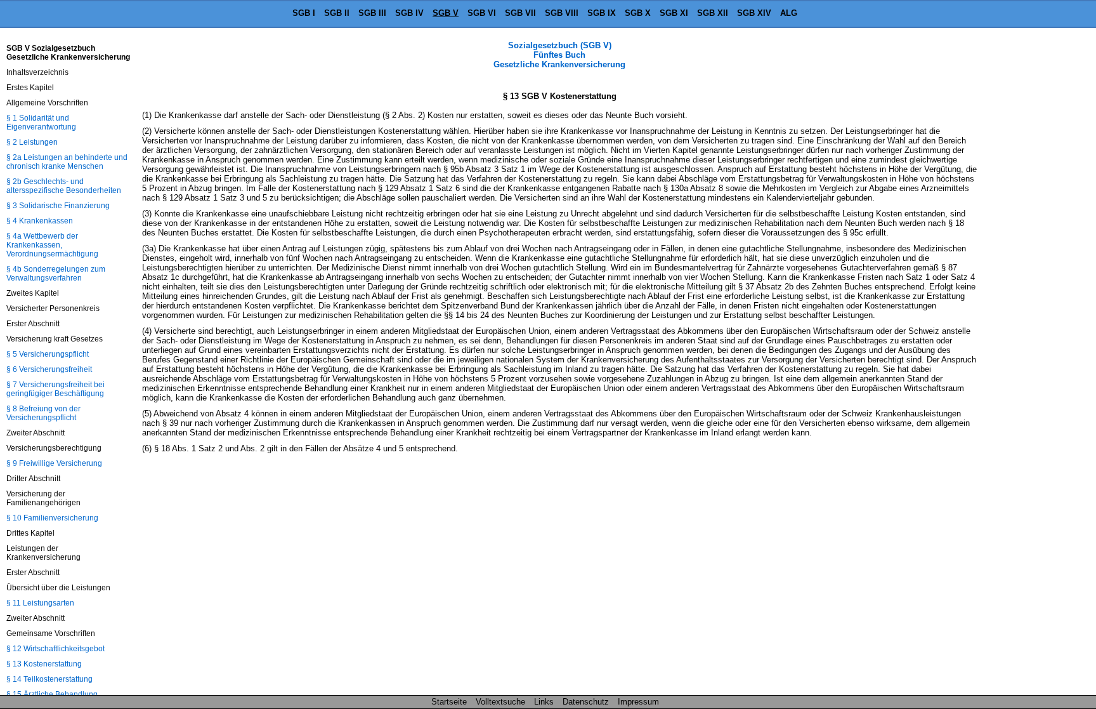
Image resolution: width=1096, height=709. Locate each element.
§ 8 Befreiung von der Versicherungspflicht (43, 413)
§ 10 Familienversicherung (52, 518)
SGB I (303, 13)
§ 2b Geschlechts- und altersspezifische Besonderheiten (63, 186)
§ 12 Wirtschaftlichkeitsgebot (55, 648)
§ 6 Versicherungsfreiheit (49, 369)
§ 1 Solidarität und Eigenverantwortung (41, 122)
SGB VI (481, 13)
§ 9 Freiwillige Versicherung (54, 463)
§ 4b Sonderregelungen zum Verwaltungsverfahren (55, 273)
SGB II (336, 13)
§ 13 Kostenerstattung (44, 663)
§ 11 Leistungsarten (40, 603)
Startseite (449, 701)
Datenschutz (586, 701)
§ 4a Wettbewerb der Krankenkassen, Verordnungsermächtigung (52, 245)
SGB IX (601, 13)
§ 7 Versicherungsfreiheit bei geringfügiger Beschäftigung (55, 389)
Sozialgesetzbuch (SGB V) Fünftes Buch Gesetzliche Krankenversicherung (559, 55)
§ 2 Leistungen (32, 142)
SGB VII (520, 13)
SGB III (372, 13)
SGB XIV (754, 13)
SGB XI (674, 13)
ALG (788, 13)
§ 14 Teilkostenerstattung (49, 679)
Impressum (638, 701)
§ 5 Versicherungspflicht (47, 354)
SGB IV (409, 13)
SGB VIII (561, 13)
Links (544, 701)
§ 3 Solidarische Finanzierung (58, 205)
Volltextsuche (500, 701)
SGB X (638, 13)
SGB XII (712, 13)
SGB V (446, 13)
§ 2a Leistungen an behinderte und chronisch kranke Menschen (66, 162)
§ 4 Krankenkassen (39, 220)
